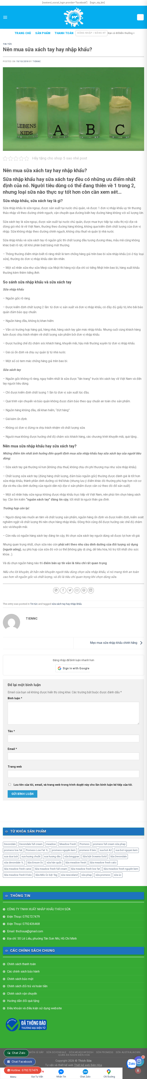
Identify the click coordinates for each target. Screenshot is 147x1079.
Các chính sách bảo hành (23, 971)
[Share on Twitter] (70, 590)
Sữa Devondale (118, 856)
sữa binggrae (71, 856)
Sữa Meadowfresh (81, 1052)
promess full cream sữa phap (109, 844)
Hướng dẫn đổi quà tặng (23, 1001)
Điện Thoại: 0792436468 (23, 924)
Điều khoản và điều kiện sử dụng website (34, 1008)
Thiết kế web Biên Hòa (88, 1065)
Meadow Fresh (68, 844)
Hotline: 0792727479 (24, 1070)
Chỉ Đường (109, 1076)
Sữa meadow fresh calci (103, 862)
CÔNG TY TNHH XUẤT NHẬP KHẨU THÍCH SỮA (38, 909)
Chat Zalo (18, 1053)
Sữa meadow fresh (75, 862)
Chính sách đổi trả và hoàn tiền (27, 986)
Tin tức (7, 44)
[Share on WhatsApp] (56, 590)
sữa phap (86, 874)
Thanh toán (64, 33)
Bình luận (15, 698)
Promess (84, 844)
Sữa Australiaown (128, 1052)
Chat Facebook (22, 1061)
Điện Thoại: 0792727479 (23, 916)
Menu (13, 1076)
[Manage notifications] (138, 1071)
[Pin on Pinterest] (84, 590)
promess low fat (13, 850)
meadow (51, 844)
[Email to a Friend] (77, 590)
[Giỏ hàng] (140, 17)
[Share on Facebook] (63, 590)
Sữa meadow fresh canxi (17, 868)
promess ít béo (87, 850)
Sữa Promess (104, 1052)
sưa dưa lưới (11, 856)
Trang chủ (23, 33)
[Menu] (5, 17)
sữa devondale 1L (14, 862)
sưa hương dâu (52, 856)
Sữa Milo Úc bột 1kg (46, 874)
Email (12, 749)
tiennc (37, 61)
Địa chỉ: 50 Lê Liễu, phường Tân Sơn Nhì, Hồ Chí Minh (42, 938)
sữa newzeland (69, 874)
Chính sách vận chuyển (22, 993)
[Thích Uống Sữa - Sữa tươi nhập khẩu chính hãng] (73, 17)
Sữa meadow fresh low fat (85, 868)
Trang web (15, 766)
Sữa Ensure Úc (35, 862)
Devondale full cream (30, 844)
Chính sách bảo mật (20, 979)
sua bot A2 (106, 850)
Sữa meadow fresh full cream (51, 868)
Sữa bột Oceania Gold (95, 856)
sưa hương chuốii (30, 856)
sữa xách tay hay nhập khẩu (67, 603)
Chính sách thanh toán (21, 964)
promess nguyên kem (64, 850)
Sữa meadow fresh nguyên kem (121, 868)
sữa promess (103, 874)
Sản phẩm (42, 33)
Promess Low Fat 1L (37, 850)
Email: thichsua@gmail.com (25, 931)
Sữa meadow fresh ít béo (18, 874)
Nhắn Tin (61, 1076)
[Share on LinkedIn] (91, 590)
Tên (11, 731)
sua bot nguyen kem (126, 850)
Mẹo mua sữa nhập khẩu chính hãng (114, 643)
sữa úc (117, 874)
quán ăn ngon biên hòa (74, 1055)
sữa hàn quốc (54, 862)
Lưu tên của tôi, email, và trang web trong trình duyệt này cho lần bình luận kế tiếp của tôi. (73, 784)
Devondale (10, 844)
